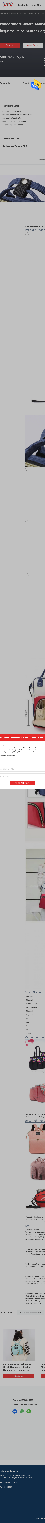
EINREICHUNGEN (22, 783)
